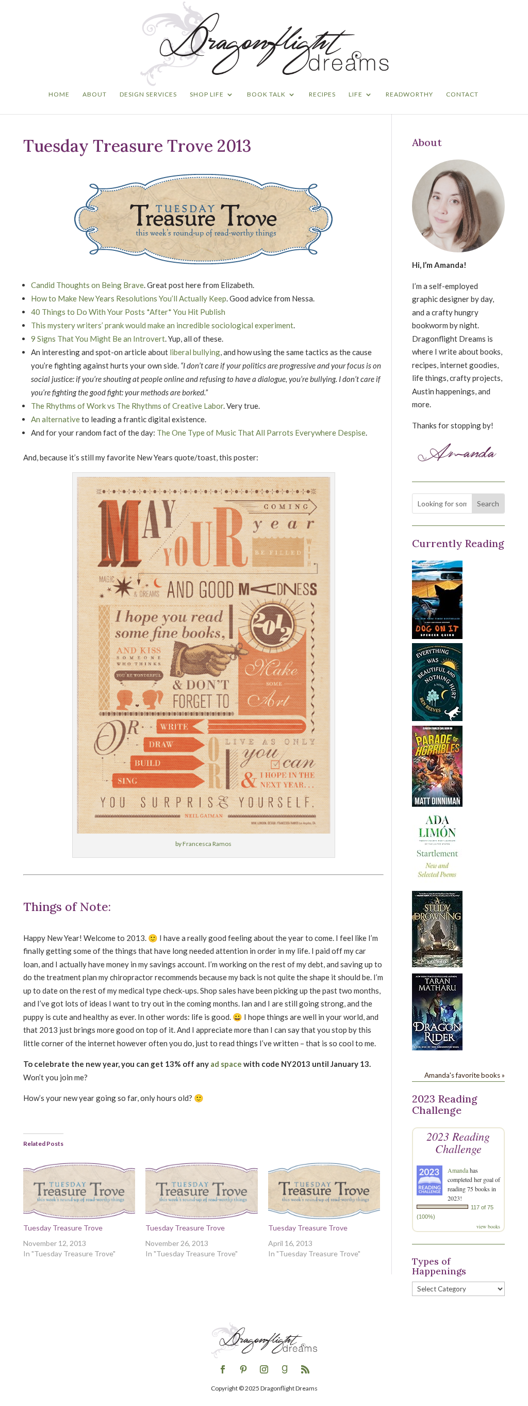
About (94, 94)
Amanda (458, 1170)
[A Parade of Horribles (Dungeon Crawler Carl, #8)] (437, 803)
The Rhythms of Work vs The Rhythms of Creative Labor (127, 405)
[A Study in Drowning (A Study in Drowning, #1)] (437, 964)
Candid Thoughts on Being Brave (87, 285)
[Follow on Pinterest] (243, 1369)
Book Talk (266, 94)
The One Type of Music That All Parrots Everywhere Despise (261, 432)
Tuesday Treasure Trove (63, 1227)
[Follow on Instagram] (264, 1369)
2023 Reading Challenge (458, 1142)
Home (59, 94)
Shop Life (207, 94)
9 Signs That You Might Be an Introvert (98, 338)
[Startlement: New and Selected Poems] (437, 883)
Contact (462, 94)
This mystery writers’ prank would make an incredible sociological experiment (162, 325)
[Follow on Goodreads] (284, 1369)
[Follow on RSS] (305, 1369)
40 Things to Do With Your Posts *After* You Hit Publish (128, 311)
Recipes (322, 94)
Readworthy (409, 94)
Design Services (148, 94)
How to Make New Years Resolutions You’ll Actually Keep (128, 298)
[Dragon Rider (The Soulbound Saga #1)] (437, 1047)
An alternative (55, 419)
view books (488, 1226)
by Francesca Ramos (203, 844)
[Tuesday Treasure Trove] (79, 1191)
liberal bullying (195, 352)
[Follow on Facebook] (222, 1369)
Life (355, 94)
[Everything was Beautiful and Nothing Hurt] (437, 718)
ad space (226, 1063)
